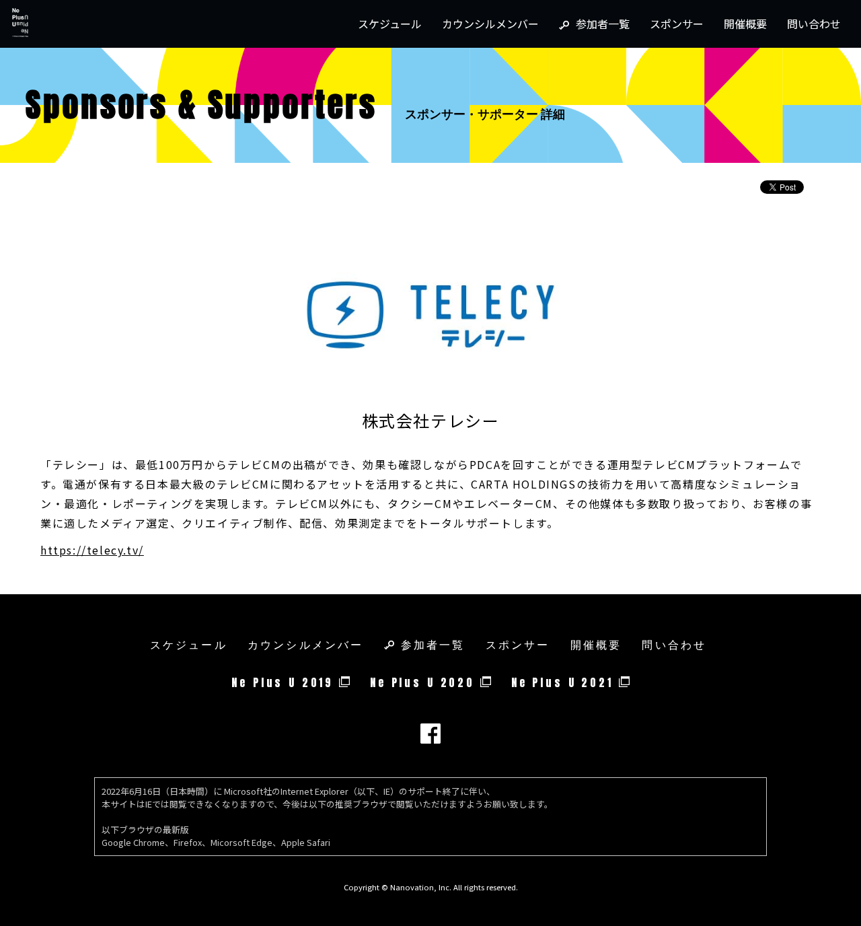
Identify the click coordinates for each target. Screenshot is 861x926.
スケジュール (390, 23)
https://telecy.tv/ (92, 550)
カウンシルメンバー (490, 23)
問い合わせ (814, 23)
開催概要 (745, 23)
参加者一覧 (603, 23)
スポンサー (677, 23)
